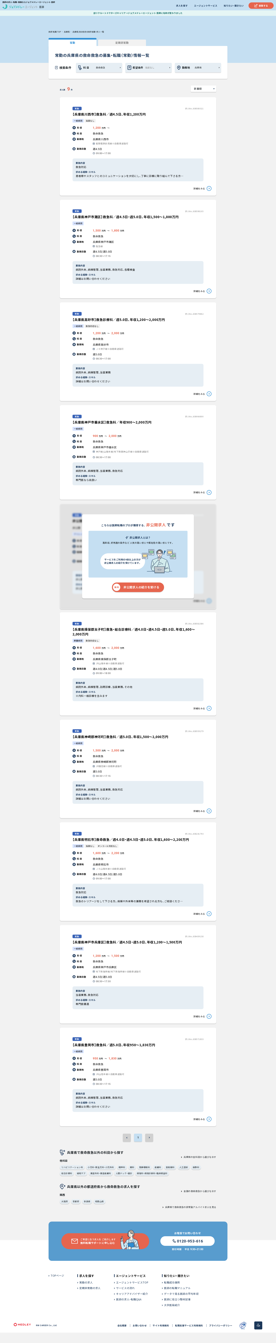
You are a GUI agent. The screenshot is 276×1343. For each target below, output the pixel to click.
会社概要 (122, 1325)
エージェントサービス (205, 5)
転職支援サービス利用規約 (189, 1325)
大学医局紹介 (172, 1305)
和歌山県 (99, 1201)
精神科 (122, 1167)
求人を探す (182, 5)
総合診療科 (66, 1173)
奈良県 (87, 1201)
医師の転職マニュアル (177, 1288)
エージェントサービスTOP (132, 1282)
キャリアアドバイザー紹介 (132, 1294)
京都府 (76, 1201)
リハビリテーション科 (72, 1167)
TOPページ (57, 1275)
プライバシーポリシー (220, 1325)
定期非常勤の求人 (90, 1288)
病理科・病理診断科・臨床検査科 (152, 1173)
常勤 (72, 43)
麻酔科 (196, 1167)
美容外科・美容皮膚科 (100, 1173)
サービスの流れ (125, 1288)
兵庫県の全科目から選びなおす (200, 1157)
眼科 (132, 1167)
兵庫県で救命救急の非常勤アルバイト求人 (187, 1207)
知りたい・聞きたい (234, 5)
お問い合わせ (140, 1325)
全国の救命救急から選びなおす (200, 1191)
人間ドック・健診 (124, 1173)
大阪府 (64, 1201)
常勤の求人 (86, 1282)
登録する (263, 5)
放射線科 (170, 1167)
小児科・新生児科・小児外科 (101, 1167)
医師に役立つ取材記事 (177, 1299)
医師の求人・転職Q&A (129, 1299)
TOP (258, 1326)
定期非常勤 (122, 43)
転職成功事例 (172, 1282)
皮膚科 (158, 1167)
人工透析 (183, 1167)
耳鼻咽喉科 (144, 1167)
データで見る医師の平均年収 (181, 1294)
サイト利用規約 (161, 1325)
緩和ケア (81, 1173)
